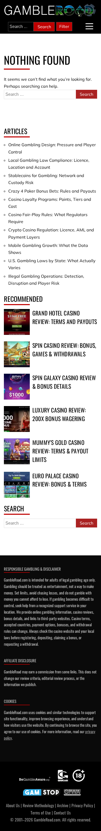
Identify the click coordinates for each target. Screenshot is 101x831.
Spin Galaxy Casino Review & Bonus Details (64, 381)
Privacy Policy (82, 805)
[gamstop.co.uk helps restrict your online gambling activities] (41, 795)
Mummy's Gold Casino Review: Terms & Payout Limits (60, 451)
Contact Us (62, 813)
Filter (64, 26)
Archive (62, 805)
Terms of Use (41, 813)
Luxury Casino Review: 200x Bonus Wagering (59, 414)
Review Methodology (38, 805)
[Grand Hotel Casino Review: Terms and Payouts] (17, 322)
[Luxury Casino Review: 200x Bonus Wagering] (17, 419)
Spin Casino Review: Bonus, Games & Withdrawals (64, 349)
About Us (13, 805)
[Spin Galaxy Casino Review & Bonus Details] (17, 387)
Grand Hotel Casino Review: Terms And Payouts (64, 317)
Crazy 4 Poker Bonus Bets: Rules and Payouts (52, 191)
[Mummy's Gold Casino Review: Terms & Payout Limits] (17, 451)
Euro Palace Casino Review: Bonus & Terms (59, 480)
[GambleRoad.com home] (50, 10)
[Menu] (89, 26)
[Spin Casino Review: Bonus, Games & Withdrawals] (17, 354)
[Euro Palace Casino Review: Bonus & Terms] (17, 485)
